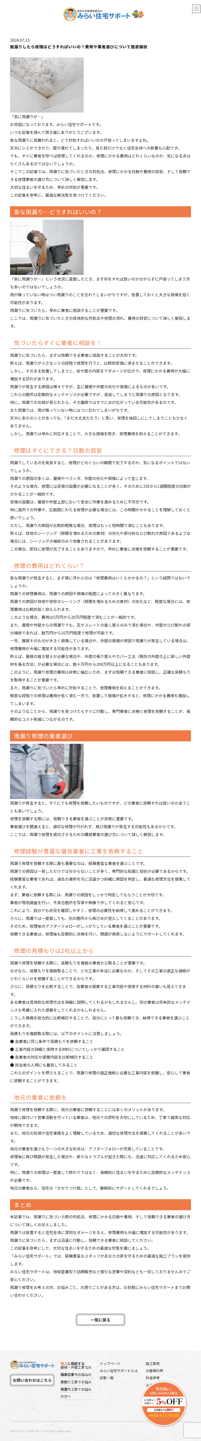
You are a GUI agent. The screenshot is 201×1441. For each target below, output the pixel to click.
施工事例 (153, 1363)
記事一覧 (106, 1377)
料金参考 (153, 1377)
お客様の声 (154, 1370)
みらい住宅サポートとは (119, 1370)
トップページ (110, 1363)
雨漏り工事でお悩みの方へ (76, 1393)
